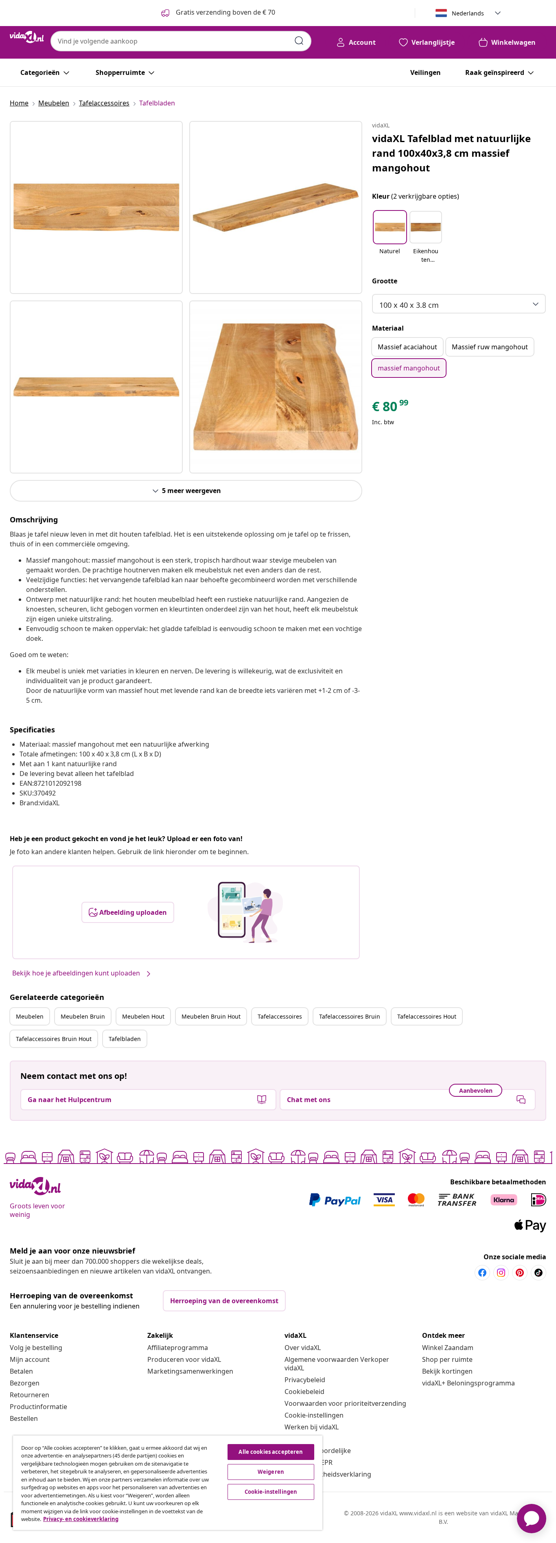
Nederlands (468, 13)
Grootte (384, 280)
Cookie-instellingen (314, 1415)
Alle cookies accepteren (271, 1451)
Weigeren (271, 1471)
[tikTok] (538, 1273)
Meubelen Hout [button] (143, 1016)
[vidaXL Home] (27, 37)
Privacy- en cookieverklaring (80, 1519)
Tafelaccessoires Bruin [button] (349, 1016)
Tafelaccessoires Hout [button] (426, 1016)
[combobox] (180, 41)
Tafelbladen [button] (125, 1039)
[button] (390, 238)
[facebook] (482, 1273)
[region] (167, 1483)
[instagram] (501, 1273)
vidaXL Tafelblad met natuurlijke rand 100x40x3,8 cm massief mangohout (451, 153)
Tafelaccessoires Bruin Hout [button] (54, 1039)
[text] (390, 408)
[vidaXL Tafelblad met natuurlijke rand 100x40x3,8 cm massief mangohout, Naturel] (96, 207)
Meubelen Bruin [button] (83, 1016)
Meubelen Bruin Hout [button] (211, 1016)
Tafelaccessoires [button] (280, 1016)
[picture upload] (245, 912)
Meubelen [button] (30, 1016)
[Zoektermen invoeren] (299, 40)
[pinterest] (520, 1273)
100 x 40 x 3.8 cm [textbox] (409, 305)
